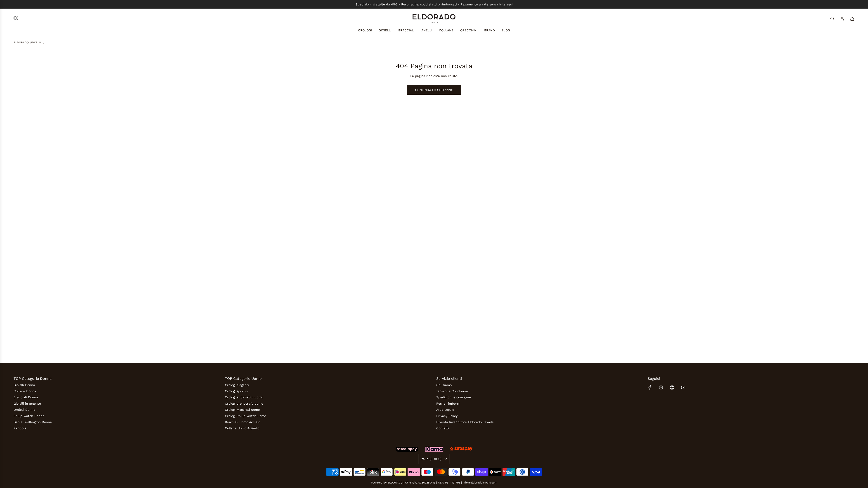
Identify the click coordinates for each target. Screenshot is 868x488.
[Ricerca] (832, 19)
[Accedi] (842, 19)
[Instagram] (661, 387)
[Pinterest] (672, 387)
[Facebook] (650, 387)
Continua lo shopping (434, 90)
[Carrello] (852, 19)
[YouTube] (683, 387)
